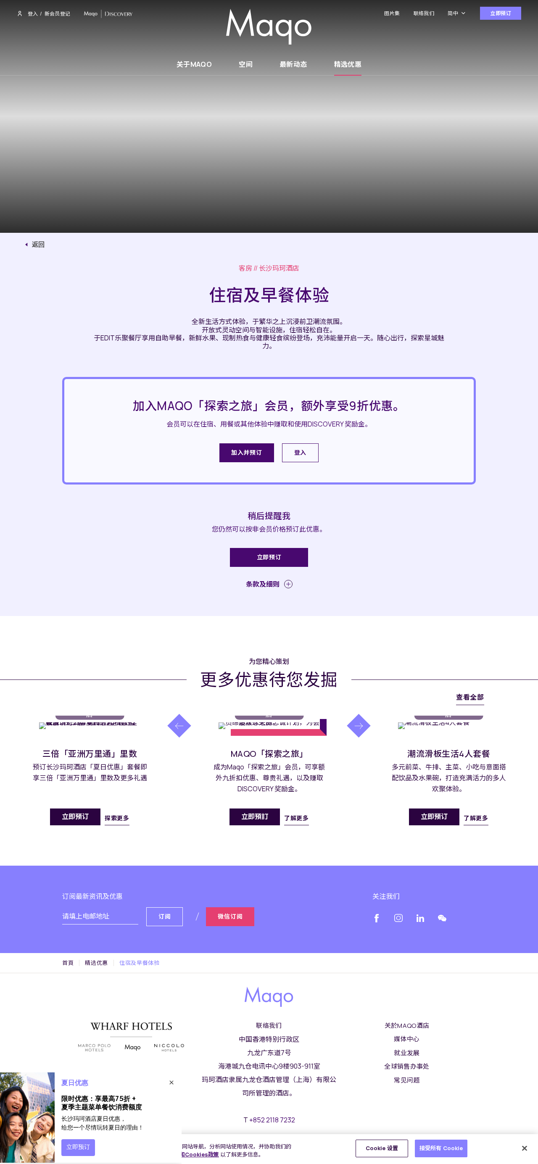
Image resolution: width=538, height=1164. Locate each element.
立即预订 (500, 13)
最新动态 (293, 64)
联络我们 (424, 13)
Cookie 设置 (382, 1148)
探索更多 (117, 818)
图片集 (392, 13)
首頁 (68, 963)
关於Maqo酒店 (407, 1025)
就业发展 (407, 1052)
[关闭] (524, 1148)
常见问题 (407, 1080)
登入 (32, 13)
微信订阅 (230, 916)
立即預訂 (254, 816)
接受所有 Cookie (441, 1148)
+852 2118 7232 (272, 1119)
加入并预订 (246, 452)
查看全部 (470, 697)
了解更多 (296, 818)
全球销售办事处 (407, 1066)
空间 (246, 64)
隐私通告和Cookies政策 (188, 1155)
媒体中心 (407, 1039)
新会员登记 (58, 13)
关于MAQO (194, 64)
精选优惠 (348, 64)
